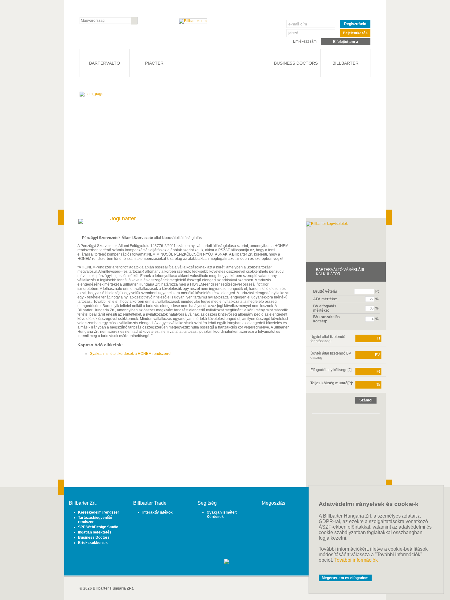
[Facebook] (272, 517)
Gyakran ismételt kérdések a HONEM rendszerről (130, 353)
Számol (365, 400)
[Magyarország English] (109, 20)
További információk (356, 560)
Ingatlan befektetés (94, 532)
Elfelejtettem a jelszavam (345, 42)
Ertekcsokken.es (93, 543)
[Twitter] (281, 517)
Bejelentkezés (355, 33)
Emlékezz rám (305, 41)
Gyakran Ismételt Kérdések (222, 514)
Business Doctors (94, 537)
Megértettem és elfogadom (345, 578)
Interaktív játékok (157, 512)
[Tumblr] (290, 517)
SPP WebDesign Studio (98, 527)
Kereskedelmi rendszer (98, 512)
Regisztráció (355, 24)
